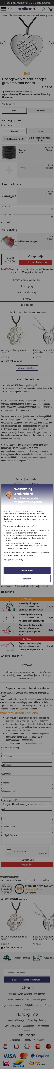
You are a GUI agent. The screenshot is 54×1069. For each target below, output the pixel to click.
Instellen (27, 579)
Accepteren (27, 570)
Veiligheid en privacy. (13, 560)
